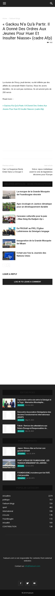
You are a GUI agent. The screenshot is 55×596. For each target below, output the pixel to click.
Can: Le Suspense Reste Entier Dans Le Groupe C (13, 170)
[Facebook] (20, 583)
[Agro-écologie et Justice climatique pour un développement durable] (9, 206)
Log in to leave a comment (27, 282)
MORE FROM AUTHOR (39, 184)
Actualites (21, 453)
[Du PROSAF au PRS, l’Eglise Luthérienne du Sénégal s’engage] (9, 231)
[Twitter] (27, 583)
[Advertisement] (27, 11)
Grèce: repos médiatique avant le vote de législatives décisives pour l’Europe (40, 172)
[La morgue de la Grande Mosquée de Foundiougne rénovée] (9, 194)
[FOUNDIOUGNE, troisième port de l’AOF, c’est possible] (9, 475)
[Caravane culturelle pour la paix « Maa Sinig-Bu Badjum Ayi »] (9, 219)
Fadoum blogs (14, 18)
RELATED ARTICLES (15, 184)
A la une (6, 198)
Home (5, 18)
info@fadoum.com (32, 566)
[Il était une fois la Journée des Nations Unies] (9, 255)
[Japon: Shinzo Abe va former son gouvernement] (9, 451)
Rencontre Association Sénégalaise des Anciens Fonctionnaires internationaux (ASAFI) (34, 414)
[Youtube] (34, 583)
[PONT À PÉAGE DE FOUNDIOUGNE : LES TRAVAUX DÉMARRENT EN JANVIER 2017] (9, 463)
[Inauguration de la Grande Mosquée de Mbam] (9, 243)
